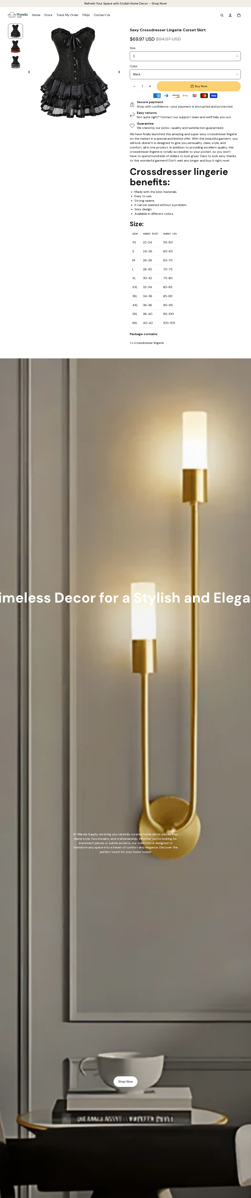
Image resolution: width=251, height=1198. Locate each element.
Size (133, 48)
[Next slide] (120, 72)
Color (134, 66)
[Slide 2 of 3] (15, 47)
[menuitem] (36, 15)
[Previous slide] (28, 72)
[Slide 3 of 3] (15, 62)
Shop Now (125, 1081)
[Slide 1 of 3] (15, 31)
